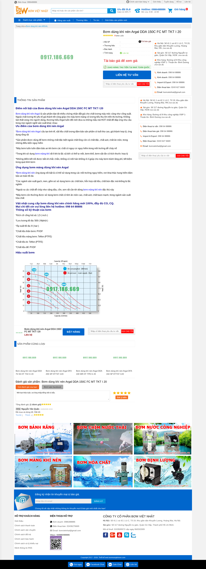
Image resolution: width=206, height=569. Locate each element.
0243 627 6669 (178, 87)
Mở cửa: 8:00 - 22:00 (153, 10)
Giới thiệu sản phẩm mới (116, 20)
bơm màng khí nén (92, 189)
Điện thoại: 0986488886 (27, 2)
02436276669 (73, 526)
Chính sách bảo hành (24, 539)
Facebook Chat (97, 564)
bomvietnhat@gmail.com (174, 92)
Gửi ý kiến (122, 397)
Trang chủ (20, 26)
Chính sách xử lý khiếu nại (26, 543)
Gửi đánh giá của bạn (27, 387)
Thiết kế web (103, 557)
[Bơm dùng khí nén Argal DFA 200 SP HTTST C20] (60, 367)
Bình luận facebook (52, 387)
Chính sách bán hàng (138, 2)
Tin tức (96, 20)
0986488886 (69, 522)
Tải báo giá (146, 41)
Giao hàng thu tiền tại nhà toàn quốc (128, 67)
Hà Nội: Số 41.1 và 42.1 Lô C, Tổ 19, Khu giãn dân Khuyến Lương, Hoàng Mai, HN (164, 101)
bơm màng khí (42, 153)
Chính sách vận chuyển (25, 530)
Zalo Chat (116, 564)
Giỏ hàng (179, 9)
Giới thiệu (157, 2)
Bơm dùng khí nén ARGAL (37, 26)
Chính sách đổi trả (23, 534)
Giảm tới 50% (123, 10)
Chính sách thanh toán (25, 525)
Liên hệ (187, 2)
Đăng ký (98, 501)
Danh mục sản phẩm (32, 20)
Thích (27, 415)
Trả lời (18, 415)
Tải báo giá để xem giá (120, 61)
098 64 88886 (174, 72)
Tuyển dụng (168, 2)
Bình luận (119, 36)
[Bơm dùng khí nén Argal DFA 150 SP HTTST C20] (120, 367)
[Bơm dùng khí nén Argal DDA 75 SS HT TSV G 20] (29, 367)
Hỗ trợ (179, 2)
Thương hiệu (82, 20)
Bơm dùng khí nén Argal (28, 114)
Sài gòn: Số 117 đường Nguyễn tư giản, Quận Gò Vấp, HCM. (171, 54)
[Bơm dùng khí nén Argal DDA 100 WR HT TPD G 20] (90, 367)
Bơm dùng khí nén (26, 173)
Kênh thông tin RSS (23, 548)
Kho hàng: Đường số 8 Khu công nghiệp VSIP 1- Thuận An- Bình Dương (171, 62)
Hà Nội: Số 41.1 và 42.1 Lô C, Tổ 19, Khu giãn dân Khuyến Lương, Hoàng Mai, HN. (172, 45)
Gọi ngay (77, 564)
